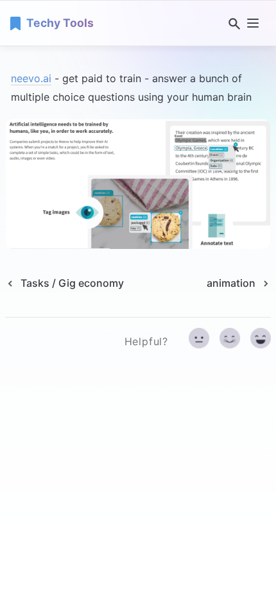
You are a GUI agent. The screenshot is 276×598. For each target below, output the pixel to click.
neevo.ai (31, 78)
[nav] (253, 23)
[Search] (231, 24)
